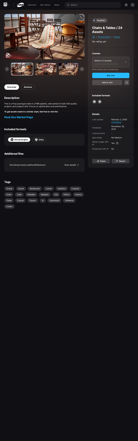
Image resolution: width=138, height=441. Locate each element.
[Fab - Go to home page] (20, 5)
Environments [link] (104, 37)
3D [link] (93, 37)
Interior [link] (117, 37)
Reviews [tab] (28, 87)
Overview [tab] (11, 87)
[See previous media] (7, 69)
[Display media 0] (22, 69)
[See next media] (82, 69)
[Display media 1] (46, 69)
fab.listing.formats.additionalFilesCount (43, 165)
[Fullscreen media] (81, 17)
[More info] (117, 143)
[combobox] (94, 5)
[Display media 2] (69, 69)
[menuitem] (32, 5)
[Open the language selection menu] (126, 5)
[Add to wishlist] (126, 82)
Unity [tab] (41, 139)
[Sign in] (132, 5)
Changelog (116, 122)
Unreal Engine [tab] (21, 139)
